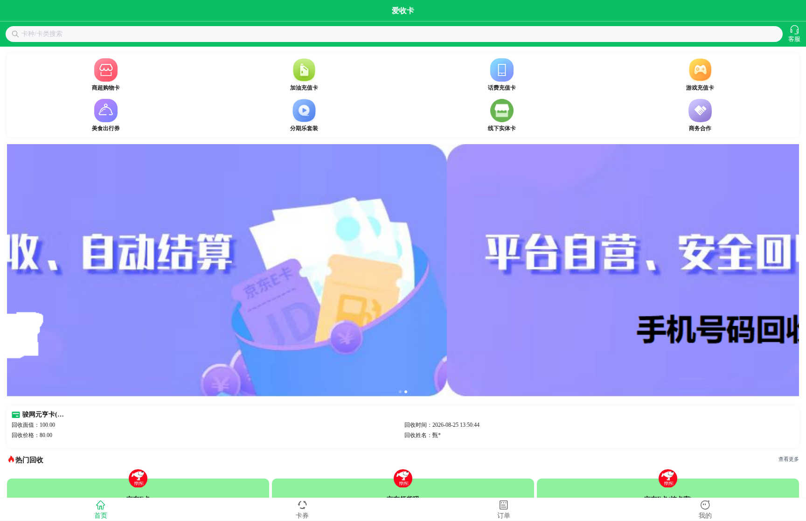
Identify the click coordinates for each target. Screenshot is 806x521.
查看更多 (788, 459)
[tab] (101, 509)
